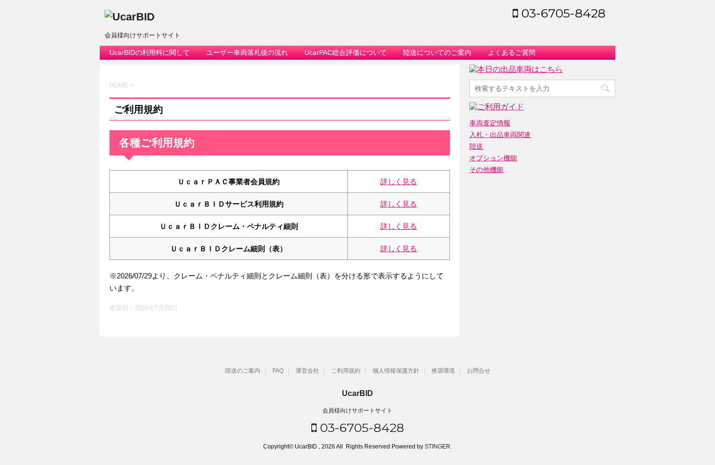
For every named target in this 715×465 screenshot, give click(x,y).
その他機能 (486, 169)
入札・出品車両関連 (500, 134)
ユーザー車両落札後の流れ (247, 52)
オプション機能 (493, 158)
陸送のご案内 (242, 370)
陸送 (476, 146)
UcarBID (357, 393)
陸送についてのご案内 (437, 52)
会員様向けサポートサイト (357, 410)
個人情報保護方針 (396, 370)
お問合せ (478, 370)
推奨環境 (443, 370)
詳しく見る (398, 181)
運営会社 (307, 370)
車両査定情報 (489, 123)
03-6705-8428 (562, 13)
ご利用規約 (345, 370)
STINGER (437, 446)
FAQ (278, 370)
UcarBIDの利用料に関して (149, 52)
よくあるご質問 (512, 52)
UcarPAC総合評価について (345, 52)
